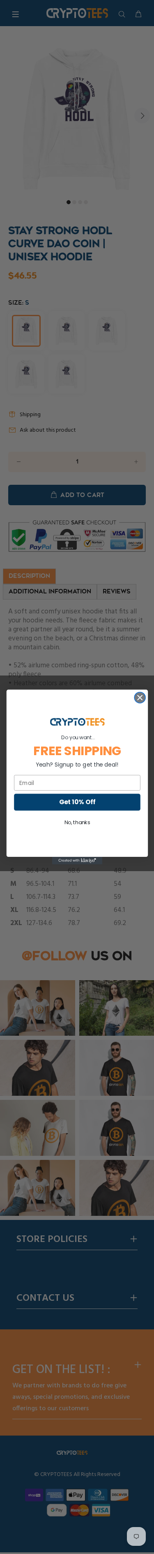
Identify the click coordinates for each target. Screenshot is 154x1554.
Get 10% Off (77, 802)
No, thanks (77, 823)
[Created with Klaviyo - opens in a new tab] (77, 860)
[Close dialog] (139, 697)
